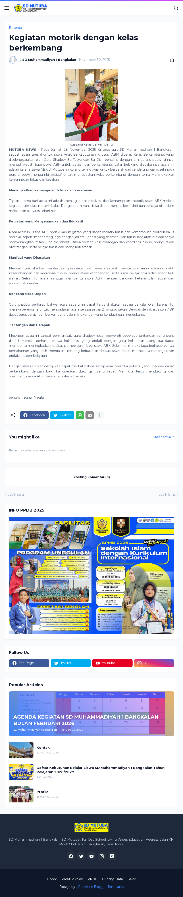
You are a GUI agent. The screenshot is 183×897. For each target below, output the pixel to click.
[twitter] (81, 856)
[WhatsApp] (80, 415)
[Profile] (21, 794)
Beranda (15, 27)
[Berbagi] (170, 59)
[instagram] (102, 856)
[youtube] (91, 856)
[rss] (112, 856)
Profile (42, 792)
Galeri (131, 879)
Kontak (43, 747)
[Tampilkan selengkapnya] (99, 415)
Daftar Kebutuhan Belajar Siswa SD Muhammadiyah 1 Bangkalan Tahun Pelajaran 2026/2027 (100, 770)
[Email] (89, 415)
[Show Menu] (7, 8)
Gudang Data (112, 879)
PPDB (92, 879)
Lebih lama (167, 495)
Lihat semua (162, 437)
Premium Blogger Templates (101, 887)
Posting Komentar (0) (91, 477)
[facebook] (71, 856)
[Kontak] (21, 750)
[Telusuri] (176, 8)
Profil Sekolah (72, 879)
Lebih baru (15, 495)
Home (52, 879)
